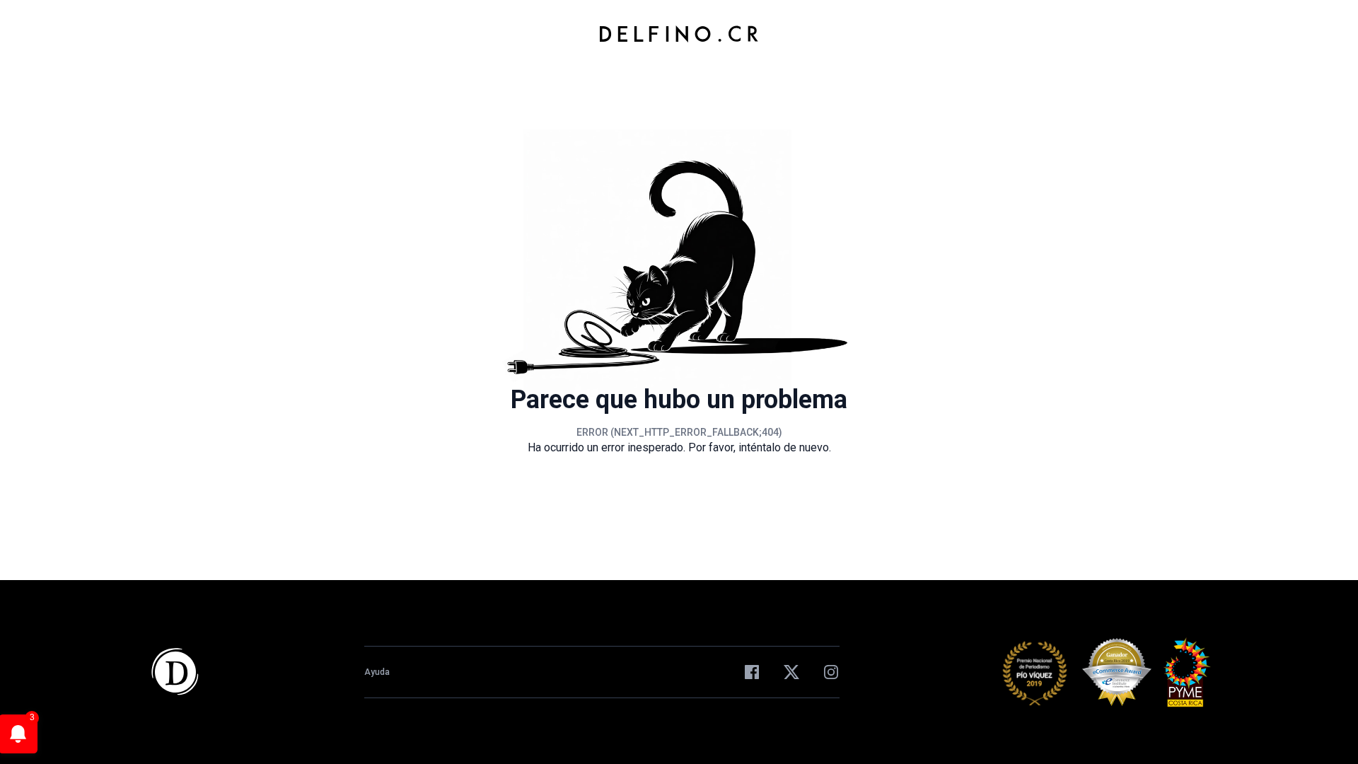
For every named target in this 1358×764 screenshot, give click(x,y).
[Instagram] (831, 672)
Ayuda (377, 672)
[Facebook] (751, 672)
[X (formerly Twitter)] (791, 672)
